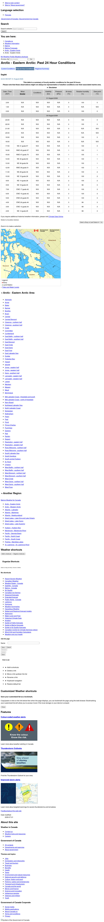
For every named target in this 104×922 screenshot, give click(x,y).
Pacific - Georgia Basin (13, 533)
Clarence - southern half (13, 325)
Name (3, 643)
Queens (8, 431)
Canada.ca (9, 41)
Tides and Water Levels (10, 287)
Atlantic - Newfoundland (13, 515)
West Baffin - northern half (14, 467)
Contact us (9, 831)
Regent (7, 439)
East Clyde (9, 345)
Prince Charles (10, 425)
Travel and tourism (11, 863)
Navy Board (9, 402)
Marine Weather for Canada (11, 500)
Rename (4, 649)
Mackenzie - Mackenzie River (15, 530)
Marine (7, 46)
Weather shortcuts (21, 56)
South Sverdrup (10, 456)
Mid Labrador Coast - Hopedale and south (20, 397)
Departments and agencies (14, 847)
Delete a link (11, 670)
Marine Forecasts (11, 48)
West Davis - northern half (14, 481)
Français (8, 15)
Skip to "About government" (15, 5)
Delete (3, 652)
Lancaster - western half (13, 379)
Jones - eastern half (12, 367)
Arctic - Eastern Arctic (12, 50)
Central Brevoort (11, 319)
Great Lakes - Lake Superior (15, 524)
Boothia (7, 311)
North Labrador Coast (12, 408)
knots (22, 94)
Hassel (7, 362)
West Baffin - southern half (14, 470)
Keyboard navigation (14, 680)
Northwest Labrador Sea (13, 405)
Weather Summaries (12, 606)
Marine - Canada (11, 588)
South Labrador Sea (12, 453)
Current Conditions (8, 69)
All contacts (9, 845)
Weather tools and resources (15, 834)
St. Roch (8, 462)
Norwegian (9, 411)
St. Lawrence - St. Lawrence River (17, 545)
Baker (7, 305)
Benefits (8, 868)
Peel (6, 419)
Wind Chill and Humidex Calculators (18, 632)
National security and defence (15, 877)
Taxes (7, 872)
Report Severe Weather (13, 579)
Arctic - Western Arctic (13, 507)
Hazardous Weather (12, 609)
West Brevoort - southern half (15, 476)
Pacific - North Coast (12, 536)
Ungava (8, 464)
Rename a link (12, 677)
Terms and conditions (12, 914)
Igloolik (7, 364)
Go (31, 59)
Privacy (7, 916)
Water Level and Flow (13, 616)
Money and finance (12, 888)
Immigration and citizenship (15, 861)
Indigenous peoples (12, 893)
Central (7, 316)
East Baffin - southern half (14, 339)
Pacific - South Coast (12, 539)
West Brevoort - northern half (15, 473)
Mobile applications (12, 909)
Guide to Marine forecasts (14, 625)
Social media (9, 907)
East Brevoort (10, 342)
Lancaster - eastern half (13, 376)
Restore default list (14, 684)
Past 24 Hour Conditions (25, 69)
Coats (7, 328)
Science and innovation (13, 891)
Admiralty (8, 299)
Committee (9, 331)
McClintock (9, 393)
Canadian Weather (11, 581)
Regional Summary (42, 69)
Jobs (6, 858)
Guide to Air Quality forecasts (15, 627)
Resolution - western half (14, 445)
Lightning (8, 602)
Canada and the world (13, 886)
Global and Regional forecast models (18, 611)
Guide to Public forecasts (14, 623)
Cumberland (9, 333)
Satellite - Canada (11, 585)
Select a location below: (10, 220)
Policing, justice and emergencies (17, 882)
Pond (7, 422)
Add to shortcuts (6, 554)
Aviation (8, 620)
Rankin (7, 436)
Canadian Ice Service (12, 592)
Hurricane (8, 604)
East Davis (9, 347)
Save (3, 647)
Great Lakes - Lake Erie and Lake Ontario (20, 518)
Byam (7, 314)
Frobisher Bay (10, 359)
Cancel (9, 647)
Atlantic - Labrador (11, 510)
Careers (8, 836)
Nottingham (9, 414)
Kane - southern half (12, 373)
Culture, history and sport (14, 879)
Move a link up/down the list (17, 674)
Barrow (7, 308)
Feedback (11, 811)
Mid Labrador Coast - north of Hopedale (19, 399)
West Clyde (9, 479)
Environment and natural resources (17, 875)
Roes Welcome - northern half (15, 447)
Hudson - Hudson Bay (13, 528)
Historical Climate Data (13, 618)
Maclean (8, 384)
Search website (6, 28)
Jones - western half (12, 370)
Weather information (12, 43)
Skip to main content (12, 3)
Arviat (7, 302)
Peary (7, 416)
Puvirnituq (8, 428)
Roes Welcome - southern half (16, 450)
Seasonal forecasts (12, 595)
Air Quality (8, 590)
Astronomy (9, 613)
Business (8, 865)
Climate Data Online (56, 216)
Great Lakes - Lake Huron (14, 521)
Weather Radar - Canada (14, 583)
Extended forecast (11, 597)
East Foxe (8, 350)
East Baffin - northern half (14, 336)
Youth (7, 898)
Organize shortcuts (19, 554)
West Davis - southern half (14, 484)
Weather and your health (14, 634)
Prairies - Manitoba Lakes (14, 542)
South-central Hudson (13, 459)
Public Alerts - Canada (13, 599)
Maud (7, 390)
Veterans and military (12, 895)
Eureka (7, 356)
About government (11, 849)
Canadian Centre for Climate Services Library (21, 630)
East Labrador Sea (11, 353)
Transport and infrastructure (15, 884)
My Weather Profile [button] (8, 56)
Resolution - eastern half (13, 442)
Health (7, 870)
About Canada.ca (11, 911)
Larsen (7, 381)
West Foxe (9, 487)
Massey (7, 387)
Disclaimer (53, 87)
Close (3, 707)
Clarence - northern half (13, 322)
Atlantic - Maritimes (12, 512)
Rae (6, 433)
